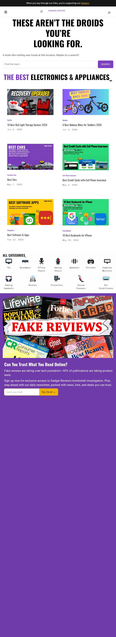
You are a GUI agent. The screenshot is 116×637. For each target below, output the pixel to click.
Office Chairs (41, 269)
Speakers (74, 267)
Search (105, 64)
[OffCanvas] (6, 13)
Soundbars (25, 267)
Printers (91, 267)
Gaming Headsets (9, 287)
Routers (33, 285)
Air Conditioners (106, 287)
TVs (9, 267)
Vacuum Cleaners (81, 287)
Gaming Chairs (58, 269)
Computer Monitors (107, 269)
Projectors (57, 285)
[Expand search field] (109, 12)
